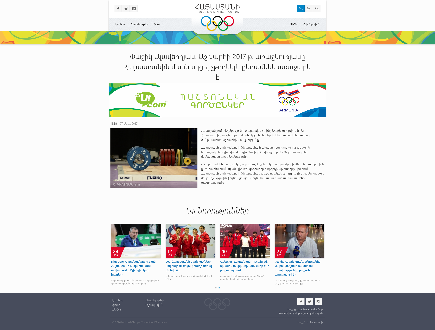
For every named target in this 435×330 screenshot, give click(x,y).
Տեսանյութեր (139, 24)
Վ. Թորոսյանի (314, 322)
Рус (317, 8)
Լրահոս (120, 24)
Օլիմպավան (311, 24)
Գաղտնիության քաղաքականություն (301, 313)
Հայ (301, 8)
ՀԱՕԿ (293, 24)
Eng (309, 8)
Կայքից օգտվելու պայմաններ (305, 309)
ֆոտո (157, 24)
